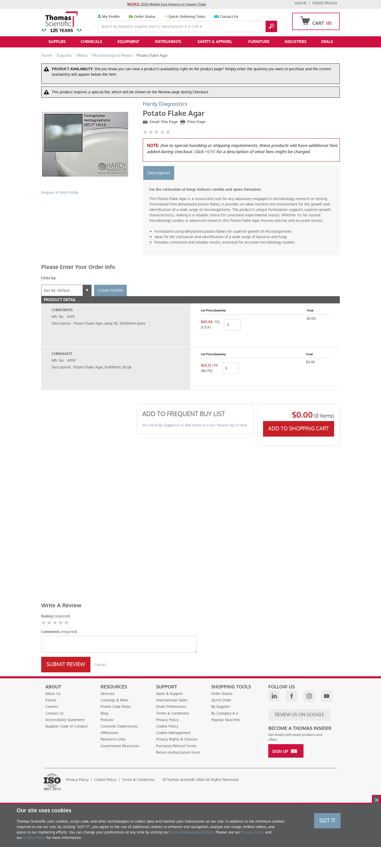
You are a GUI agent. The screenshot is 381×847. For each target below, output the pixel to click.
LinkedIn (274, 696)
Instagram (309, 696)
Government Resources (120, 746)
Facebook (291, 696)
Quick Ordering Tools (186, 16)
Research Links (113, 739)
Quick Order (221, 700)
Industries (296, 41)
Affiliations (109, 732)
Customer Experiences (119, 726)
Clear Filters (110, 290)
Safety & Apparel (214, 41)
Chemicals (91, 41)
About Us (53, 693)
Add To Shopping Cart (298, 428)
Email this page (163, 121)
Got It (327, 820)
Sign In (301, 3)
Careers (51, 706)
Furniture (258, 41)
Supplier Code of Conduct (66, 726)
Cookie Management (173, 732)
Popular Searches (225, 719)
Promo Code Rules (116, 706)
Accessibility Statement (65, 719)
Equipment (128, 41)
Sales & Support (169, 693)
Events (51, 700)
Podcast (107, 719)
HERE (209, 151)
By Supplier (220, 706)
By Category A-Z (224, 713)
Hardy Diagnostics (165, 104)
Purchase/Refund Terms (176, 746)
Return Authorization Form (178, 752)
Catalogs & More (115, 700)
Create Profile (324, 3)
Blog (104, 713)
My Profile (110, 16)
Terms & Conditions (172, 713)
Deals (327, 41)
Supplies (57, 41)
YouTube (326, 696)
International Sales (172, 700)
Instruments (168, 41)
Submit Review (65, 664)
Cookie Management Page (192, 832)
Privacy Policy (167, 719)
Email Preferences (171, 706)
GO (271, 26)
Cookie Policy (167, 726)
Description (158, 173)
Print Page (196, 121)
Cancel (100, 664)
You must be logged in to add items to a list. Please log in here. (195, 425)
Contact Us (229, 16)
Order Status (145, 16)
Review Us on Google (299, 714)
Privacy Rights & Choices (176, 739)
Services (108, 693)
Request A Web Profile (60, 192)
